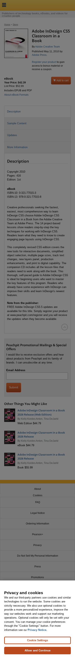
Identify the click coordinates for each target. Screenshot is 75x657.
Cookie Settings (37, 640)
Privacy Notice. (37, 629)
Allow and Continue (37, 650)
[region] (37, 618)
